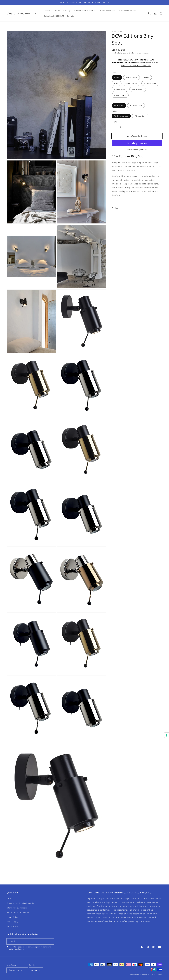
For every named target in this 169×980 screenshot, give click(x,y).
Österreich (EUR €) (15, 970)
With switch (140, 116)
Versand (123, 53)
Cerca (9, 898)
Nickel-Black (119, 89)
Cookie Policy (12, 922)
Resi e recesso (12, 926)
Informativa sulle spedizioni (18, 912)
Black (116, 77)
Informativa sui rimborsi (17, 908)
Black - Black (120, 95)
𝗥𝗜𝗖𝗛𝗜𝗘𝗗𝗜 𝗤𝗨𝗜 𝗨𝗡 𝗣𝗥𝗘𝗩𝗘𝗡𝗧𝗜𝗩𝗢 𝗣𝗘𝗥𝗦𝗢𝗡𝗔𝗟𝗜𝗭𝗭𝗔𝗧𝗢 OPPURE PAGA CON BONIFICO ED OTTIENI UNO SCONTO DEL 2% (136, 61)
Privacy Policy (12, 917)
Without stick (136, 105)
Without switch (121, 116)
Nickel (146, 77)
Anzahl (114, 122)
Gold (116, 83)
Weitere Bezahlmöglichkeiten (137, 150)
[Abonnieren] (51, 941)
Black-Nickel (137, 89)
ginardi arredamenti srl (142, 974)
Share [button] (117, 208)
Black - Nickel (131, 83)
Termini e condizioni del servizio (20, 903)
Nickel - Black (150, 83)
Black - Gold (131, 77)
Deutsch (34, 970)
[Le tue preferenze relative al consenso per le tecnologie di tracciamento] (166, 735)
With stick (118, 105)
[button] (149, 13)
